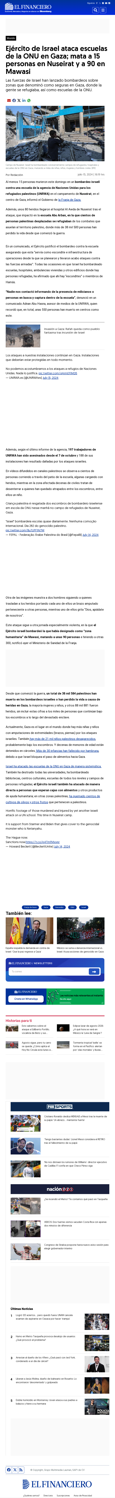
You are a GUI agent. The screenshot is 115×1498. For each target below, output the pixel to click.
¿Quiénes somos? (31, 1496)
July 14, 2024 (91, 535)
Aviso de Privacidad (83, 1496)
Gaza (46, 907)
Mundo (11, 38)
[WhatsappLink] (55, 996)
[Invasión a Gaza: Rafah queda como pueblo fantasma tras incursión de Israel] (23, 336)
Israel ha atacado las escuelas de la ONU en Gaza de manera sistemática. (53, 766)
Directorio (48, 1496)
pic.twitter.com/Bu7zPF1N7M (25, 530)
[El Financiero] (28, 7)
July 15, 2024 (50, 378)
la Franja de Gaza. (69, 200)
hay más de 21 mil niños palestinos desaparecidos (62, 739)
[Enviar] (94, 971)
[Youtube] (107, 3)
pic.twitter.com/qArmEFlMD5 (58, 373)
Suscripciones (63, 1496)
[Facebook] (97, 3)
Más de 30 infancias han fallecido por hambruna (67, 751)
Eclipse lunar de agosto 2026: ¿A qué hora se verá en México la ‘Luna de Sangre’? (88, 1029)
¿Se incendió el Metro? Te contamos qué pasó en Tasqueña (76, 1199)
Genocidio (59, 907)
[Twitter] (100, 3)
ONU (72, 907)
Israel (83, 907)
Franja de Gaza (30, 907)
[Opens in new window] (26, 1123)
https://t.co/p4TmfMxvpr (43, 842)
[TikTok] (109, 3)
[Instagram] (103, 3)
